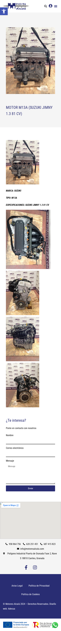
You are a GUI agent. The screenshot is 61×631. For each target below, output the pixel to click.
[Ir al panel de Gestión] (50, 6)
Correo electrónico (15, 448)
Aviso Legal (17, 585)
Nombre (9, 435)
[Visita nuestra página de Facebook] (26, 567)
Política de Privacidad (39, 585)
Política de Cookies (30, 594)
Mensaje (10, 460)
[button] (4, 11)
